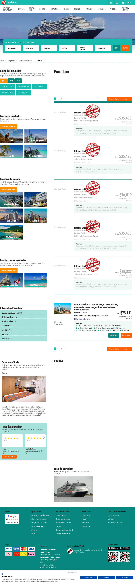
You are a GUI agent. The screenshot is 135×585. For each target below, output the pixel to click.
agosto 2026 (7, 87)
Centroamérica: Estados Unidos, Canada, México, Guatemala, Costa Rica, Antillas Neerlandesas (96, 306)
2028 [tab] (18, 81)
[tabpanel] (23, 90)
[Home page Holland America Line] (82, 318)
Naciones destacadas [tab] (9, 270)
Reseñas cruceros (113, 515)
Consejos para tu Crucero (39, 523)
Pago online (111, 519)
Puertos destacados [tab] (8, 189)
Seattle (85, 316)
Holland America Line (25, 61)
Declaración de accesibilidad (65, 530)
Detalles (113, 335)
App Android (86, 526)
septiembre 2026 (23, 87)
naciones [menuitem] (101, 9)
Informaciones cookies (63, 523)
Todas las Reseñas (9, 457)
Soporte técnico (61, 515)
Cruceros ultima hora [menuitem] (7, 9)
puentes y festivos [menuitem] (125, 9)
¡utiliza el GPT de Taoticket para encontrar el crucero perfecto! (88, 551)
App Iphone (86, 523)
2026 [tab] (3, 81)
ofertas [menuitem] (20, 9)
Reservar (126, 335)
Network (84, 519)
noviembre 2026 (7, 93)
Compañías (11, 61)
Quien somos (86, 515)
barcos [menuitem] (66, 9)
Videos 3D (34, 534)
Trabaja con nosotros (63, 534)
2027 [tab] (11, 81)
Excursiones (34, 530)
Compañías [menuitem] (54, 9)
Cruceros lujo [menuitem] (32, 9)
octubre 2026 (39, 87)
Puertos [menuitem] (112, 9)
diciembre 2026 (24, 93)
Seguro (58, 526)
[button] (44, 437)
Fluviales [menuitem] (89, 9)
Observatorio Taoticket (115, 523)
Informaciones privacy (63, 519)
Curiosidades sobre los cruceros (41, 515)
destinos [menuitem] (77, 9)
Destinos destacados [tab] (8, 126)
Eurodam (77, 310)
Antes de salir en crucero (39, 519)
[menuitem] (111, 2)
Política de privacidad (72, 573)
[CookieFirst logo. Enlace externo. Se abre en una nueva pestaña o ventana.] (2, 574)
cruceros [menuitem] (42, 9)
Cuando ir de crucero (37, 526)
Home (2, 61)
